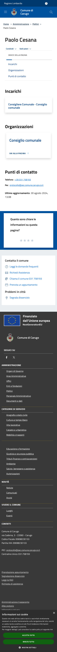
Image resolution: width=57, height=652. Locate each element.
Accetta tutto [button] (28, 635)
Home (6, 24)
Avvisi (9, 497)
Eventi (9, 515)
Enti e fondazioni (14, 386)
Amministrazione (21, 24)
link (51, 629)
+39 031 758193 (23, 179)
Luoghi (9, 510)
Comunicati (11, 492)
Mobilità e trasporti (15, 435)
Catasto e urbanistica (16, 430)
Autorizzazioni (13, 473)
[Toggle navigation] (5, 12)
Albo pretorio (8, 606)
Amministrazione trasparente (15, 602)
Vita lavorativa (13, 425)
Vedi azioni (24, 48)
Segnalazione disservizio (13, 576)
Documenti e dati (14, 401)
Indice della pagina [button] (17, 55)
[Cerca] (51, 12)
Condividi (10, 48)
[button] (28, 647)
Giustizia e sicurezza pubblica (20, 453)
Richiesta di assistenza (12, 583)
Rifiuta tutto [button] (28, 641)
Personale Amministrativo (18, 396)
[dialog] (28, 631)
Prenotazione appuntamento (15, 572)
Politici (36, 24)
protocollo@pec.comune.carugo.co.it (26, 185)
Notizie (9, 487)
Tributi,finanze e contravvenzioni (21, 458)
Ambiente (10, 463)
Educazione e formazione (18, 448)
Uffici (8, 381)
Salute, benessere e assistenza (20, 468)
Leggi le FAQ (7, 580)
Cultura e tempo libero (16, 420)
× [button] (54, 613)
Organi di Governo (14, 371)
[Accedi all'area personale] (46, 3)
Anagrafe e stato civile (16, 415)
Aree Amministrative (16, 376)
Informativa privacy (11, 609)
